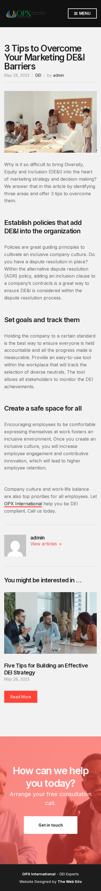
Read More (20, 696)
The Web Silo (70, 881)
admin (58, 75)
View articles (44, 543)
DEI (38, 75)
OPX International (23, 503)
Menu (84, 13)
